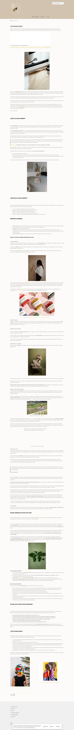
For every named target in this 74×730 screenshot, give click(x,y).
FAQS (12, 710)
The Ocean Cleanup (18, 290)
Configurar (58, 726)
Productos (42, 16)
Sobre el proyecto (15, 706)
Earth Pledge (13, 144)
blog (14, 20)
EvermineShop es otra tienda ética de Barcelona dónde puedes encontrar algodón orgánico (37, 317)
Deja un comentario (24, 45)
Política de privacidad (15, 712)
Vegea (48, 426)
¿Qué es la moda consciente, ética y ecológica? (30, 47)
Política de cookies (15, 714)
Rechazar (51, 726)
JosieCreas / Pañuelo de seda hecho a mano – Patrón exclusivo (50, 682)
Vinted (34, 643)
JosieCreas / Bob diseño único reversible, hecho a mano (22, 687)
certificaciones (20, 577)
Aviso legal (13, 716)
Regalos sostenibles (35, 16)
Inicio (12, 20)
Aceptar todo (45, 726)
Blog (48, 16)
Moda (14, 694)
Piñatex (32, 399)
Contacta (13, 708)
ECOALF (11, 460)
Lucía (19, 45)
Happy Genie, (31, 418)
